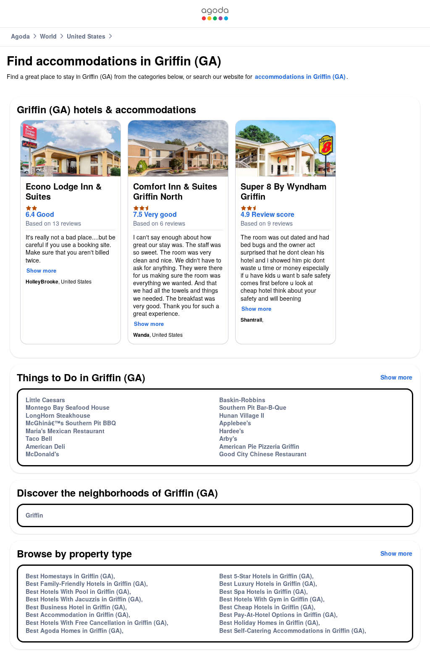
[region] (215, 235)
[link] (215, 14)
